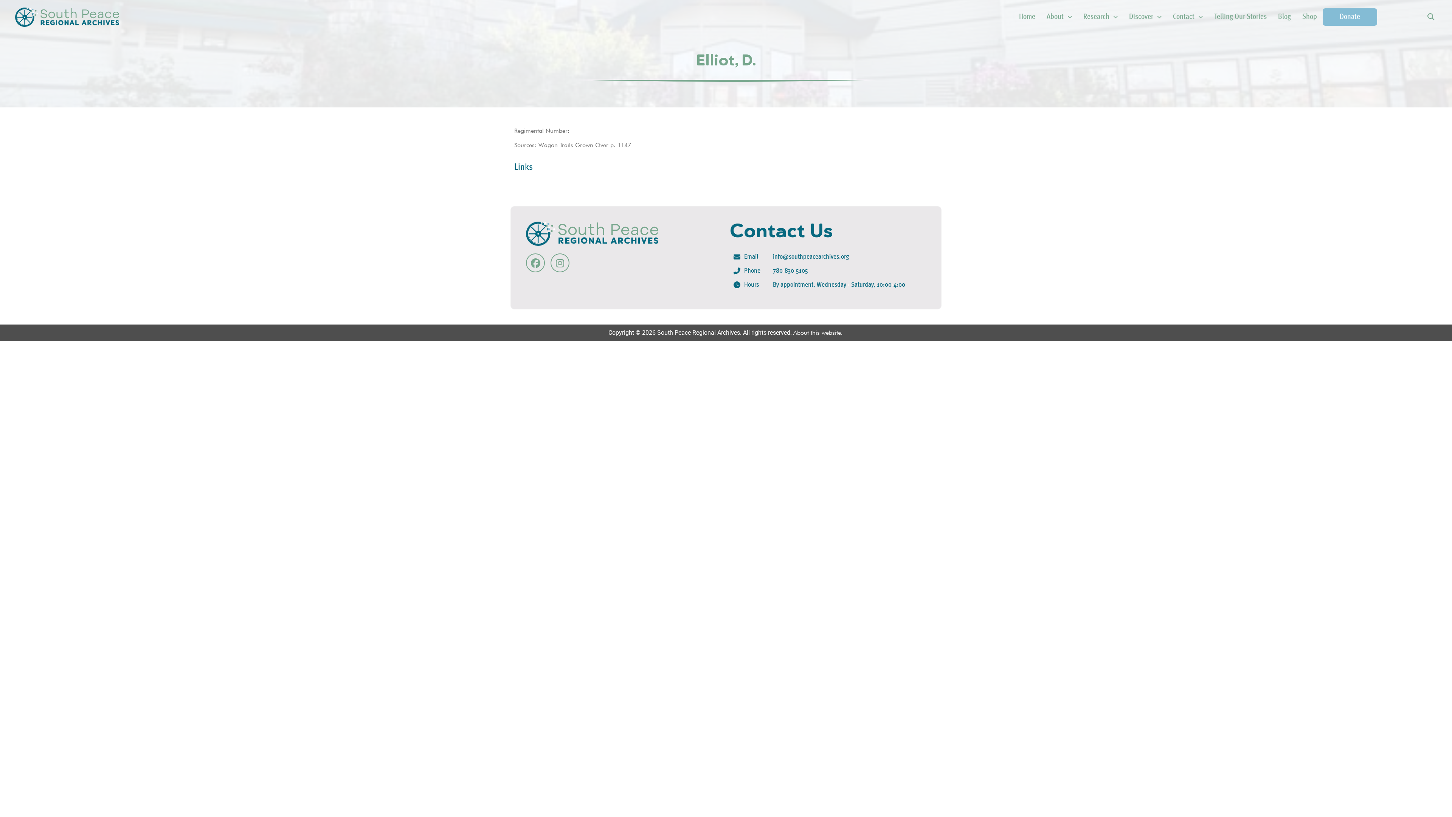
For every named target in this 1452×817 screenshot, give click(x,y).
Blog (1284, 17)
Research (1096, 17)
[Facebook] (535, 262)
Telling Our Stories (1240, 17)
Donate (1350, 17)
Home (1027, 17)
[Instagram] (560, 262)
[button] (1430, 17)
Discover (1141, 17)
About (1055, 17)
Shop (1309, 17)
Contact (1183, 17)
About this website (817, 332)
